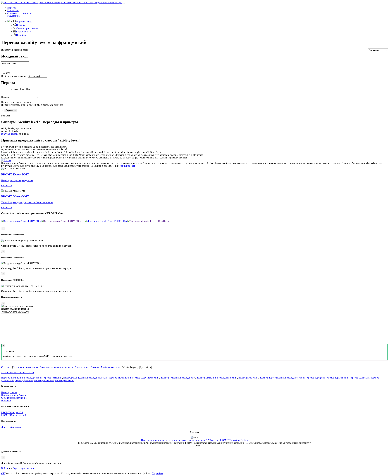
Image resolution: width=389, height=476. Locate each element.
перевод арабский (169, 377)
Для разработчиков (11, 427)
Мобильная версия (110, 367)
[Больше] (6, 160)
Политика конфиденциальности (56, 367)
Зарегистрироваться (23, 468)
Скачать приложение (27, 28)
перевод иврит (187, 377)
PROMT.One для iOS (12, 412)
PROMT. (91, 2)
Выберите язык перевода (14, 76)
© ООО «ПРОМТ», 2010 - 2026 (17, 372)
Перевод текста (9, 392)
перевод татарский (295, 377)
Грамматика (13, 16)
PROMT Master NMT (15, 196)
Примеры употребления (13, 395)
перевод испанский (97, 377)
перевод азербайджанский (145, 377)
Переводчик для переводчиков (17, 180)
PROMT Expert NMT (15, 174)
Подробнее (157, 473)
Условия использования (25, 367)
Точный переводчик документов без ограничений (27, 202)
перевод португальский (272, 377)
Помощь (20, 25)
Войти (4, 468)
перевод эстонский (44, 380)
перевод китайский (227, 377)
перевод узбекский (359, 377)
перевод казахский (206, 377)
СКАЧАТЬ (6, 185)
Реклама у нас (23, 31)
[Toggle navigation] (123, 3)
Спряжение (20, 13)
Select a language (130, 367)
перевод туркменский (337, 377)
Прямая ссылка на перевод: (15, 309)
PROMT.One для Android (14, 415)
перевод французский (74, 377)
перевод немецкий (52, 377)
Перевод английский (12, 377)
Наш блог (6, 400)
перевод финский (24, 380)
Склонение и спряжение (14, 398)
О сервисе (6, 367)
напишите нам (127, 166)
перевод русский (33, 377)
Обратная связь (24, 21)
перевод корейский (248, 377)
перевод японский (64, 380)
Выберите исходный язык (14, 50)
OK (3, 473)
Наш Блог (21, 35)
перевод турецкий (315, 377)
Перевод (11, 7)
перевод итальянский (120, 377)
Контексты (13, 10)
